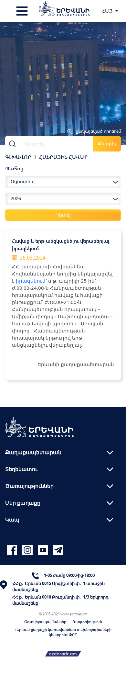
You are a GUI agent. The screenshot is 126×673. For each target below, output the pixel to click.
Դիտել (63, 215)
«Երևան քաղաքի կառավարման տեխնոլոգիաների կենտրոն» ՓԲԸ (63, 632)
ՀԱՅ (107, 11)
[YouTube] (44, 550)
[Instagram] (28, 550)
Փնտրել (107, 143)
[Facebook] (13, 550)
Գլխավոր (18, 157)
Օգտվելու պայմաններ (45, 621)
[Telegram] (57, 550)
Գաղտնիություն (87, 621)
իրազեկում (31, 280)
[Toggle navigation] (23, 11)
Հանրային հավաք (63, 157)
